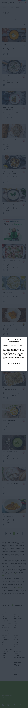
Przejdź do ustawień (14, 363)
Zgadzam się (14, 367)
